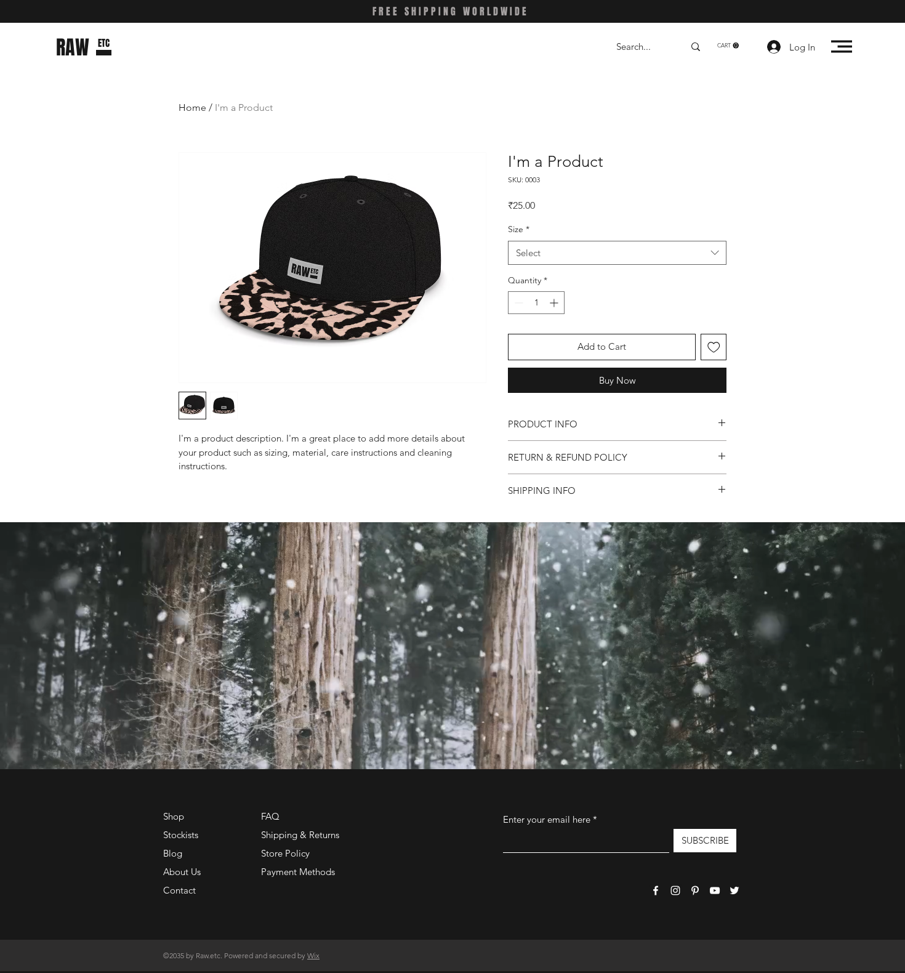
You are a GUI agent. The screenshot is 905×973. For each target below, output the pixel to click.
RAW (72, 47)
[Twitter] (734, 890)
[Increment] (555, 302)
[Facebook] (656, 890)
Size (518, 229)
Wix (313, 955)
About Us (182, 872)
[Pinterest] (695, 890)
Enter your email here (546, 819)
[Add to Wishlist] (714, 347)
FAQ (270, 816)
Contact (179, 890)
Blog (172, 853)
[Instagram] (675, 890)
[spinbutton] (536, 302)
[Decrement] (517, 302)
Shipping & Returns (300, 835)
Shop (173, 816)
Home (192, 107)
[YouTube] (715, 890)
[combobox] (617, 253)
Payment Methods (299, 872)
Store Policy (285, 853)
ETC (104, 43)
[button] (728, 45)
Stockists (180, 835)
